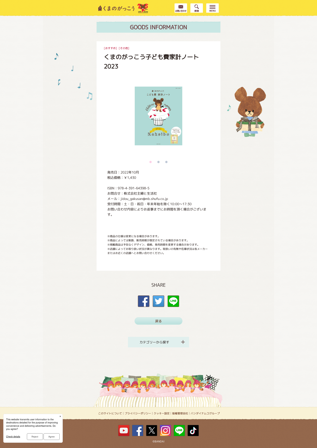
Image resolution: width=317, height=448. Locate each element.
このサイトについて (110, 413)
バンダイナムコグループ (205, 413)
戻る (158, 321)
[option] (158, 116)
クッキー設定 (162, 413)
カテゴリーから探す (154, 342)
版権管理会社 (180, 413)
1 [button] (150, 161)
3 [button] (166, 161)
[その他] (124, 48)
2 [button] (158, 161)
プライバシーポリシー (138, 413)
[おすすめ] (110, 48)
